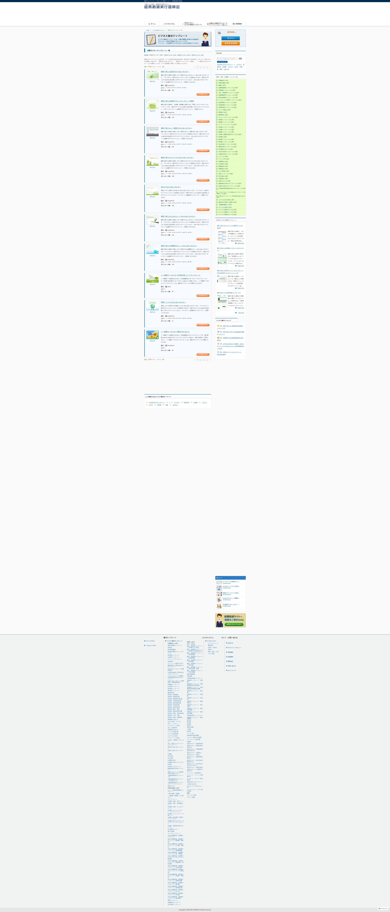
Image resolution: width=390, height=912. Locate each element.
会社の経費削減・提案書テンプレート (176, 836)
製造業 (189, 725)
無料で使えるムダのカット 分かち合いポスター (178, 216)
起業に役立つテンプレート (195, 782)
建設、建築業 (191, 644)
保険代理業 (190, 727)
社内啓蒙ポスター (173, 829)
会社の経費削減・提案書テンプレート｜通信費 (176, 883)
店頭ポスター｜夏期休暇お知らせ (195, 757)
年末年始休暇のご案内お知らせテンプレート (176, 673)
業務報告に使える (173, 719)
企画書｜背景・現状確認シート (176, 804)
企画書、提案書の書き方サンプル (176, 826)
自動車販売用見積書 (193, 735)
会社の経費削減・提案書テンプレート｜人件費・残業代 (176, 845)
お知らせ (175, 405)
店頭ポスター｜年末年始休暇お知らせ (195, 761)
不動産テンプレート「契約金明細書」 (195, 709)
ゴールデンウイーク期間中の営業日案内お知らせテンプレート (176, 677)
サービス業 (190, 733)
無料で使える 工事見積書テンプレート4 (228, 292)
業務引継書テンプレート (175, 645)
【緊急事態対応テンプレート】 (176, 776)
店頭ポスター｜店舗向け (194, 752)
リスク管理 (211, 653)
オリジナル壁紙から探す (225, 207)
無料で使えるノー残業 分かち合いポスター (176, 128)
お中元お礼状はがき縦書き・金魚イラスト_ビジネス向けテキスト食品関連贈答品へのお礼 (230, 346)
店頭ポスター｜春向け (193, 755)
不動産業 (189, 676)
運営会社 (230, 661)
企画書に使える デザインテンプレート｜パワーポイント (176, 822)
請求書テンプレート (174, 655)
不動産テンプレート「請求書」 (195, 691)
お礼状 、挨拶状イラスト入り (176, 740)
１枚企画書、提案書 (174, 793)
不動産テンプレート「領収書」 (195, 681)
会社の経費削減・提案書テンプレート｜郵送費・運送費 (176, 840)
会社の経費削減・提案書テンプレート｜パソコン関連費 (176, 871)
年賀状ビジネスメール (174, 766)
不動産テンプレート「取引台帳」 (195, 705)
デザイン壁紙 (191, 797)
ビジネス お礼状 (172, 736)
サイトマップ (232, 670)
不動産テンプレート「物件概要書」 (195, 718)
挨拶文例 (186, 402)
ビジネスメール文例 (174, 725)
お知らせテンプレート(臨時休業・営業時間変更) (176, 681)
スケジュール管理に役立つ (176, 663)
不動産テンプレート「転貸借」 (195, 698)
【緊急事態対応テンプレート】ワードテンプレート (176, 783)
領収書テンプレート (174, 690)
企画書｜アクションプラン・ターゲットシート (175, 811)
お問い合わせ (232, 666)
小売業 (189, 729)
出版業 (189, 741)
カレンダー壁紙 (191, 795)
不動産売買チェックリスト (195, 715)
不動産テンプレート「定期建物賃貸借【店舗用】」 (195, 684)
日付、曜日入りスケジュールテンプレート (176, 744)
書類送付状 (171, 692)
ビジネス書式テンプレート (159, 30)
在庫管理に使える (173, 729)
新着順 (146, 55)
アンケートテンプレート (175, 659)
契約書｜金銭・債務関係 (175, 717)
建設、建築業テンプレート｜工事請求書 (195, 657)
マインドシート (172, 799)
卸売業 (189, 723)
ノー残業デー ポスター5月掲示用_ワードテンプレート (180, 275)
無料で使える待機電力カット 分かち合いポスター (179, 246)
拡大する (152, 81)
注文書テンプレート (174, 686)
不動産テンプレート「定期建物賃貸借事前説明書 (195, 688)
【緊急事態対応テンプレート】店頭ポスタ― (176, 779)
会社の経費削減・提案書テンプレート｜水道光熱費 (176, 866)
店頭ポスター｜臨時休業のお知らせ (195, 746)
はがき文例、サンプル (174, 721)
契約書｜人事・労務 (174, 715)
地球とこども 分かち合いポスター (173, 302)
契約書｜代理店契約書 (174, 701)
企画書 (195, 402)
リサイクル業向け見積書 (194, 737)
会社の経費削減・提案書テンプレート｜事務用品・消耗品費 (176, 862)
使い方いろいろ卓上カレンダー (195, 786)
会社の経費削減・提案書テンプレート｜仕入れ (176, 890)
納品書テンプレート (174, 688)
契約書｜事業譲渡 (173, 694)
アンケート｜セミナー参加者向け (195, 779)
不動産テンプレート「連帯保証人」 (195, 702)
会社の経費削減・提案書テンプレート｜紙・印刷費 (176, 853)
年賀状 (170, 764)
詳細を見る (241, 243)
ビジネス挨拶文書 (173, 734)
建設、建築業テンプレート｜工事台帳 (195, 660)
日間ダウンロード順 (197, 55)
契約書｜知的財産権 (174, 707)
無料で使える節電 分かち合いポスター (175, 72)
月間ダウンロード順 (170, 55)
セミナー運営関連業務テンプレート (176, 790)
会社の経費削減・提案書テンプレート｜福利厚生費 (176, 887)
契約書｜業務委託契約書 (175, 699)
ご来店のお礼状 (191, 784)
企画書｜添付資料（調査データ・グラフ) (176, 818)
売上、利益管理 (172, 727)
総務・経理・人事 (213, 651)
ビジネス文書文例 (173, 731)
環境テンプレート (173, 900)
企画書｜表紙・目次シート (176, 801)
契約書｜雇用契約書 (174, 696)
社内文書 (170, 756)
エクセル (176, 402)
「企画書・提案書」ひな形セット (176, 796)
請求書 (159, 405)
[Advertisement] (209, 15)
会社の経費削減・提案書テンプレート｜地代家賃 (176, 897)
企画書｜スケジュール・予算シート (176, 814)
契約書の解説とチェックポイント (176, 652)
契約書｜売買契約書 (174, 705)
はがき (151, 405)
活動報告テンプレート (174, 902)
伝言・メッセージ (173, 723)
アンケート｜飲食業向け (194, 773)
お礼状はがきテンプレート (157, 402)
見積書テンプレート (174, 684)
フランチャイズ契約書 (193, 739)
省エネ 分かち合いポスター (171, 187)
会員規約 (230, 657)
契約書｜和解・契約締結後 (176, 713)
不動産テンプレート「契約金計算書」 (195, 712)
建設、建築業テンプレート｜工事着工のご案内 (195, 646)
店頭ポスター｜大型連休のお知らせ (195, 770)
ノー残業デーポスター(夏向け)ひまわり (175, 332)
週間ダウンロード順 (184, 55)
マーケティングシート (174, 833)
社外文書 (170, 758)
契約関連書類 (172, 649)
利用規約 (230, 652)
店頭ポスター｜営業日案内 (195, 767)
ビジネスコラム (211, 641)
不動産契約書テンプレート (195, 678)
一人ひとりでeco (151, 645)
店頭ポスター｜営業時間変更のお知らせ (195, 749)
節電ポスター (172, 786)
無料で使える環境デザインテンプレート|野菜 (177, 101)
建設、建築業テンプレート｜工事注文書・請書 (195, 667)
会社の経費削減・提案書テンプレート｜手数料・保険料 (176, 876)
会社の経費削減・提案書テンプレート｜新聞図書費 (176, 849)
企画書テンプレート (174, 657)
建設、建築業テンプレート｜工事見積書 (195, 653)
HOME (147, 30)
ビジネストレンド (213, 643)
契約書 (170, 647)
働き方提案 (171, 831)
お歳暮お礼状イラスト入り (176, 762)
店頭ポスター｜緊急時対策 (195, 743)
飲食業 (189, 731)
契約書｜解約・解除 (174, 709)
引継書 (170, 754)
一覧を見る (241, 313)
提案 (167, 405)
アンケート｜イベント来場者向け (195, 775)
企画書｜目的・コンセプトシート (176, 807)
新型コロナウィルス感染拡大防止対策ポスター (176, 772)
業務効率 (210, 645)
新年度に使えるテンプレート (176, 747)
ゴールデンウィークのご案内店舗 (195, 790)
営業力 (210, 649)
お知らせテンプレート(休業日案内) (176, 669)
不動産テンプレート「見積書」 (195, 695)
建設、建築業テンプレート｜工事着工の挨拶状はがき (195, 650)
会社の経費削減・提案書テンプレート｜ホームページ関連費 (176, 857)
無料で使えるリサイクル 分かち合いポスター (177, 157)
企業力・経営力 (212, 647)
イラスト (204, 402)
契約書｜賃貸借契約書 (174, 703)
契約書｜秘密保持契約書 (175, 711)
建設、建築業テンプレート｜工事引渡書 (195, 671)
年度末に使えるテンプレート (176, 751)
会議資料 (170, 661)
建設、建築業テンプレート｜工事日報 (195, 664)
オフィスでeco (150, 641)
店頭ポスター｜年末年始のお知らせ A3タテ (195, 764)
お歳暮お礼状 (172, 760)
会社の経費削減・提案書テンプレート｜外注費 (176, 894)
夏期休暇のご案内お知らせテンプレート (176, 666)
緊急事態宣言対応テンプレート (176, 769)
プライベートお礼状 (174, 738)
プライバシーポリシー (234, 647)
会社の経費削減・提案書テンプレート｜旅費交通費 (176, 880)
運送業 (189, 721)
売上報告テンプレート (174, 904)
